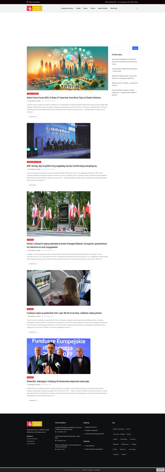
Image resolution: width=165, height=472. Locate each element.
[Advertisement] (82, 27)
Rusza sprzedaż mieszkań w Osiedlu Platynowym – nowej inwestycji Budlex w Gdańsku (124, 92)
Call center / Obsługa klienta (119, 434)
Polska (115, 449)
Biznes (128, 429)
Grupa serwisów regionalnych (94, 449)
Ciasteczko (97, 470)
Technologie (132, 449)
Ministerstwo (125, 444)
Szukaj (135, 48)
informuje (132, 439)
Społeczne (123, 449)
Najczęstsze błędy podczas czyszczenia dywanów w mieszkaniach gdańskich (68, 446)
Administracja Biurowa (119, 429)
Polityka (78, 8)
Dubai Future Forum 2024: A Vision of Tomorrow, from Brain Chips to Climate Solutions (64, 97)
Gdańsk (115, 439)
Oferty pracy (113, 8)
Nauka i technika (102, 8)
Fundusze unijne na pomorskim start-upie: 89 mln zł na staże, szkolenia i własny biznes (64, 313)
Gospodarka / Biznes (67, 8)
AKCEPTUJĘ (160, 470)
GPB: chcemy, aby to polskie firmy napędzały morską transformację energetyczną (62, 166)
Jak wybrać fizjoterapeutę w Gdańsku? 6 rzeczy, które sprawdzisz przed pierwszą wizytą (124, 61)
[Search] (137, 8)
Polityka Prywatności (91, 430)
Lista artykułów (89, 446)
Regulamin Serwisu (91, 427)
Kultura (85, 8)
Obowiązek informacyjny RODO (94, 434)
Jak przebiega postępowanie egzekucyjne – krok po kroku (67, 437)
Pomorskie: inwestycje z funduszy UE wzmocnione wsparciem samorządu (58, 381)
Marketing (116, 444)
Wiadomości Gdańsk (34, 101)
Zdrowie (92, 8)
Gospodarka (123, 439)
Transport (116, 454)
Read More (32, 116)
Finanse (128, 434)
